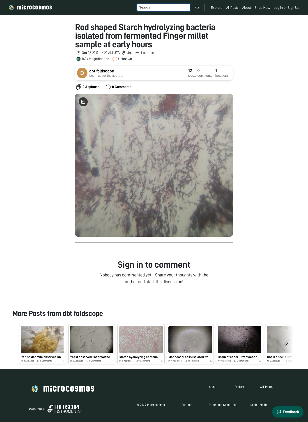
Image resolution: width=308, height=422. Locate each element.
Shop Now (262, 7)
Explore (217, 7)
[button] (42, 344)
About (246, 7)
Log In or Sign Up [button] (286, 7)
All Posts (232, 7)
